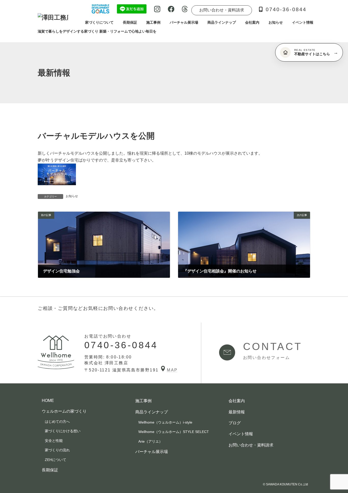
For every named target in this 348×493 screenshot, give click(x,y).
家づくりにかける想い (63, 431)
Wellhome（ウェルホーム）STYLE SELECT (173, 432)
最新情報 (237, 412)
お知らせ (72, 196)
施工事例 (143, 401)
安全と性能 (54, 440)
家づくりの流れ (57, 450)
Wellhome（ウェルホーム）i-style (165, 422)
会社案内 (237, 401)
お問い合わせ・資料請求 (221, 10)
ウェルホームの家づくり (64, 411)
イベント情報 (241, 434)
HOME (48, 400)
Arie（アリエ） (150, 441)
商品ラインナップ (151, 412)
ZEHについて (55, 459)
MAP (172, 370)
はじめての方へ (57, 421)
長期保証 (50, 470)
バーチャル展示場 (151, 451)
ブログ (235, 422)
